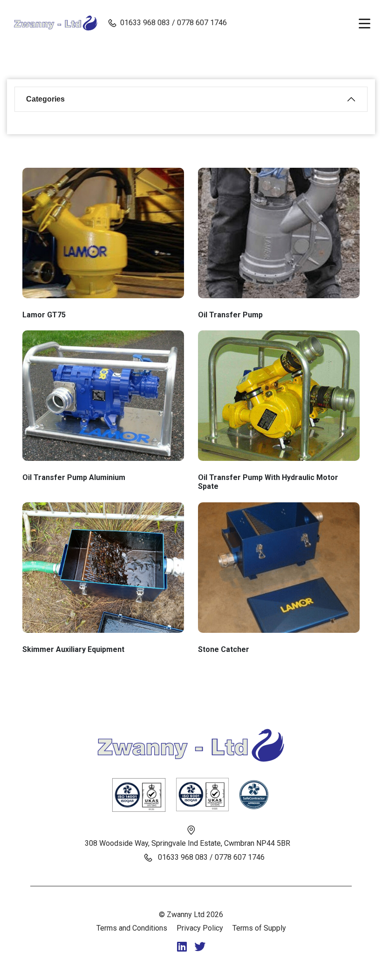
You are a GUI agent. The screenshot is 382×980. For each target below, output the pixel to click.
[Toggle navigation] (364, 22)
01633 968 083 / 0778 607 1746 (173, 22)
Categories (45, 99)
